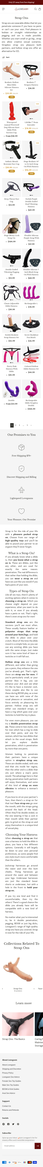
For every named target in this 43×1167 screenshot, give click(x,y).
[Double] (11, 388)
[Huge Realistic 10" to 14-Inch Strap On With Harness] (31, 150)
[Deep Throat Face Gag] (11, 187)
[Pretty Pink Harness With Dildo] (11, 354)
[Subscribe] (38, 1146)
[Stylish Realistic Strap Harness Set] (11, 323)
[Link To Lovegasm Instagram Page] (3, 1124)
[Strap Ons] (18, 974)
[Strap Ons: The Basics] (18, 1026)
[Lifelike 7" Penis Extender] (31, 110)
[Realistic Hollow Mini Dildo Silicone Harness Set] (11, 70)
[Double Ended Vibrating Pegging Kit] (11, 258)
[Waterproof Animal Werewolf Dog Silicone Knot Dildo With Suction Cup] (11, 110)
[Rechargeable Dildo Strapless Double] (31, 388)
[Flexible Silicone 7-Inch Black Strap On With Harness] (31, 258)
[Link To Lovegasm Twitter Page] (13, 1124)
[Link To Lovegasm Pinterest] (18, 1124)
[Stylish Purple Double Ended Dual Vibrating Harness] (31, 187)
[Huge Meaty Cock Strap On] (11, 224)
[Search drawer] (35, 9)
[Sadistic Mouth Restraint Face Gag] (11, 150)
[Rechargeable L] (31, 292)
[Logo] (21, 9)
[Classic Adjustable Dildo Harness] (11, 292)
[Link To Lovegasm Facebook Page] (8, 1124)
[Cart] (39, 9)
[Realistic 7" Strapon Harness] (31, 70)
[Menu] (3, 9)
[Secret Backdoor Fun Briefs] (31, 323)
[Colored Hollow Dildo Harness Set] (31, 354)
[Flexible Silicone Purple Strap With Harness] (31, 224)
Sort (7, 57)
